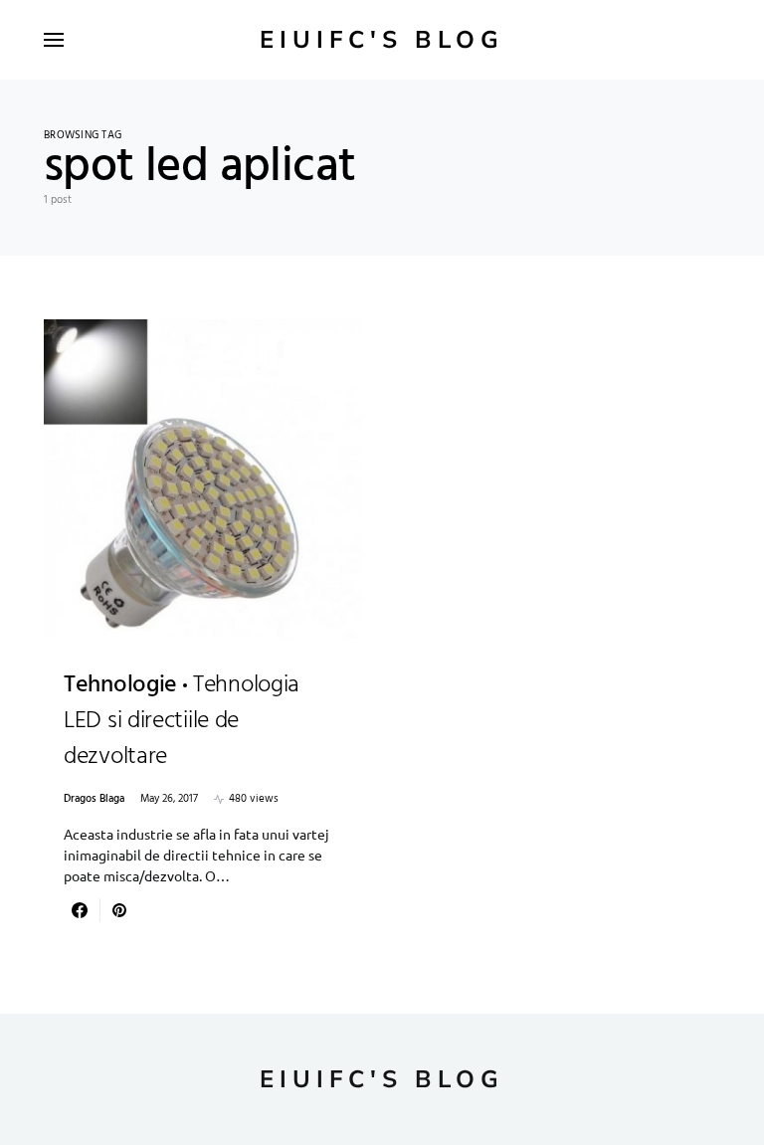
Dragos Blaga (94, 799)
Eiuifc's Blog (382, 40)
